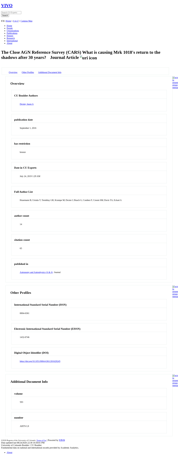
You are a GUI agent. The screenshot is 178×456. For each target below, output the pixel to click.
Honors (10, 36)
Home (8, 21)
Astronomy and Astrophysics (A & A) (36, 272)
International (12, 41)
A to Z (16, 21)
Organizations (13, 31)
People (10, 28)
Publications (12, 33)
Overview (13, 72)
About (9, 43)
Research (11, 38)
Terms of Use (41, 440)
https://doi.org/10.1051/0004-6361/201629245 (40, 361)
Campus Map (26, 21)
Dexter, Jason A (27, 104)
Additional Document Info (49, 72)
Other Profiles (28, 72)
